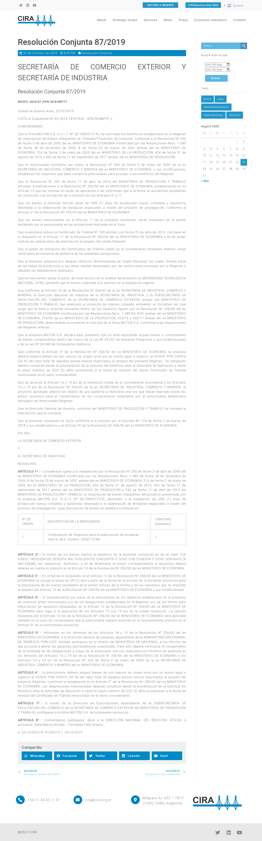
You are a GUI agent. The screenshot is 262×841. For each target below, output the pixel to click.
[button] (37, 755)
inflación (234, 115)
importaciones (213, 115)
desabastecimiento (216, 107)
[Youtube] (239, 832)
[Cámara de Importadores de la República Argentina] (36, 20)
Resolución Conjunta (97, 53)
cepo (220, 99)
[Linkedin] (228, 832)
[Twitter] (218, 832)
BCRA (207, 99)
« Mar (205, 181)
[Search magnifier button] (244, 46)
